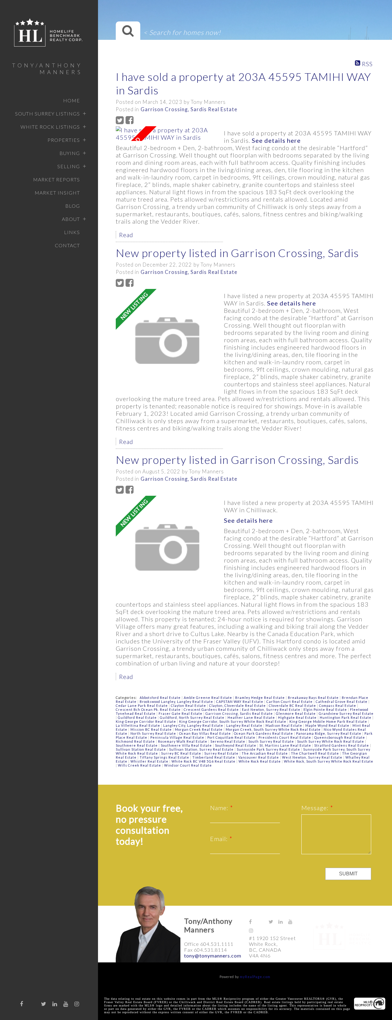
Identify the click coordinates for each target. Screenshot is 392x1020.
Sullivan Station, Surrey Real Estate (202, 749)
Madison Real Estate (284, 725)
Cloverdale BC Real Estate (293, 705)
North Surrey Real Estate (153, 733)
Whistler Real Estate (149, 761)
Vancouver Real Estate (259, 757)
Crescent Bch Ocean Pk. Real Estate (149, 709)
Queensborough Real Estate (340, 737)
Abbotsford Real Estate (161, 698)
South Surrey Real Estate (271, 741)
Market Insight (57, 192)
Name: (220, 807)
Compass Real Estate (338, 705)
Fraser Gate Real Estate (181, 713)
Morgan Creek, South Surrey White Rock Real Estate (274, 729)
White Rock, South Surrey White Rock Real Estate (328, 761)
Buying (69, 153)
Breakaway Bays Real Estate (314, 698)
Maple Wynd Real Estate (327, 725)
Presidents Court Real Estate (285, 737)
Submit (348, 873)
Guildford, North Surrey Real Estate (192, 717)
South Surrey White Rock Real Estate (331, 741)
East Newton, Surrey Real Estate (271, 709)
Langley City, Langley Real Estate (193, 725)
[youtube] (65, 1004)
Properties (63, 140)
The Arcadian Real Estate (265, 753)
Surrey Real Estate (221, 753)
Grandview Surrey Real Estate (346, 713)
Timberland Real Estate (214, 757)
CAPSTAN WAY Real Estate (240, 701)
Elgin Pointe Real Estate (325, 709)
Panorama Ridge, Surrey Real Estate (329, 733)
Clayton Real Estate (189, 705)
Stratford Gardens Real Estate (342, 745)
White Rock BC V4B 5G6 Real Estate (204, 761)
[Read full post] (167, 133)
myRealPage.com (255, 977)
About (71, 219)
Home (71, 100)
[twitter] (43, 1004)
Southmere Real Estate (137, 745)
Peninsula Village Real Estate (177, 737)
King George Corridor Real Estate (146, 721)
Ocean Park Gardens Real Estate (264, 733)
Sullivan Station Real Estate (141, 749)
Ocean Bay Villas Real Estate (205, 733)
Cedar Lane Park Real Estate (142, 705)
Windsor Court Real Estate (188, 765)
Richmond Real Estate (136, 741)
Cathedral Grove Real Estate (342, 701)
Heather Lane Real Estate (252, 717)
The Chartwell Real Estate (315, 753)
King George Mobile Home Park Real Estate (328, 721)
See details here (276, 140)
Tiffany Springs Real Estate (165, 757)
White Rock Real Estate (260, 761)
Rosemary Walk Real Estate (183, 741)
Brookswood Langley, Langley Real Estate (177, 701)
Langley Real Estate (244, 725)
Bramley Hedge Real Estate (260, 698)
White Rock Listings (50, 127)
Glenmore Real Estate (296, 713)
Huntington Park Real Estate (346, 717)
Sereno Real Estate (228, 741)
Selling (68, 166)
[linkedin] (54, 1004)
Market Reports (56, 179)
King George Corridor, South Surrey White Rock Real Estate (233, 721)
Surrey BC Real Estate (181, 753)
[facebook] (21, 1004)
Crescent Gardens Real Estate (212, 709)
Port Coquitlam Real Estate (231, 737)
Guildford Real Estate (138, 717)
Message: (315, 807)
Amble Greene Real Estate (208, 698)
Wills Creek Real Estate (140, 765)
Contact (67, 245)
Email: (219, 838)
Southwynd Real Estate (236, 745)
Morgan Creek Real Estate (199, 729)
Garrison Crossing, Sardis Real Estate (189, 109)
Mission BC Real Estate (151, 729)
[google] (32, 1002)
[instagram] (76, 1004)
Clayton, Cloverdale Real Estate (238, 705)
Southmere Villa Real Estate (187, 745)
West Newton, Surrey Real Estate (312, 757)
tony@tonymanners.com (212, 955)
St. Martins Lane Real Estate (285, 745)
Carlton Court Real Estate (290, 701)
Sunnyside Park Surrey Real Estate (269, 749)
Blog (72, 206)
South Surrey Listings (47, 113)
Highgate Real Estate (298, 717)
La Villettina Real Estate (138, 725)
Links (72, 232)
